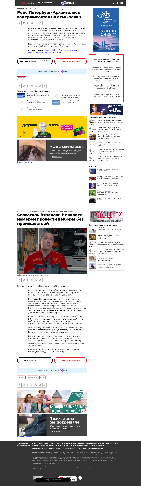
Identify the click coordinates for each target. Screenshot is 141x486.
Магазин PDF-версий (69, 443)
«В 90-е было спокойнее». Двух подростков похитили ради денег (109, 228)
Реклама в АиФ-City (98, 446)
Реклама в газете (47, 446)
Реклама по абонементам (79, 446)
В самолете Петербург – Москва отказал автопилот (72, 101)
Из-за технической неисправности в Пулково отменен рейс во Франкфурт (71, 95)
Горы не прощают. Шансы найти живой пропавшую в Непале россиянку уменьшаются (106, 78)
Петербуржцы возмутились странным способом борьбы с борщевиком (107, 192)
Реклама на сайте (62, 446)
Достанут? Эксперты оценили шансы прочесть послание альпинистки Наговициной (111, 251)
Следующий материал (53, 480)
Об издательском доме (40, 443)
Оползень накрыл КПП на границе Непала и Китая (109, 199)
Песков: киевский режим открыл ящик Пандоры (108, 170)
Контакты (35, 446)
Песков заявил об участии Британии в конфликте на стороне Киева (110, 177)
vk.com (47, 275)
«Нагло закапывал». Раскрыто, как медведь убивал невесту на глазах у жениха (110, 122)
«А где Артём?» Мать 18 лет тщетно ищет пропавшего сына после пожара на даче (110, 158)
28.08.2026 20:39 (22, 211)
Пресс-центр (55, 443)
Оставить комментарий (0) (70, 61)
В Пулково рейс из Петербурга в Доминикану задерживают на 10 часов (38, 95)
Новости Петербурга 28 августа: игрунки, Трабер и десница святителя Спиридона (106, 87)
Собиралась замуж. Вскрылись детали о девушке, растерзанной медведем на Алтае (109, 129)
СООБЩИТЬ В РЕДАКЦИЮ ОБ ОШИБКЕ (91, 448)
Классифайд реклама (39, 448)
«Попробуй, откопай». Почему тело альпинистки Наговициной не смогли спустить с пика (110, 265)
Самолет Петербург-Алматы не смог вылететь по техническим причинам (53, 51)
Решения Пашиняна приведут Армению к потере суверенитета (108, 184)
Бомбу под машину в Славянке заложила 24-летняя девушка (106, 60)
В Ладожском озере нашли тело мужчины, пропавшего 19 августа (106, 96)
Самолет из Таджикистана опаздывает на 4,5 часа (36, 108)
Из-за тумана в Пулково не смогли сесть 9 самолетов (36, 101)
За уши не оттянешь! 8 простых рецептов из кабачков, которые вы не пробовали (111, 236)
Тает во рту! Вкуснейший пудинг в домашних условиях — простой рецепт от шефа (110, 136)
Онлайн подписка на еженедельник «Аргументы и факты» (98, 443)
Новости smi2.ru (24, 162)
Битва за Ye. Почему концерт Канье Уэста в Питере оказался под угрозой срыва (106, 69)
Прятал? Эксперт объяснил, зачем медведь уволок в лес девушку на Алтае (110, 144)
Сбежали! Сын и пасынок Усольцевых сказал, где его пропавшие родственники (111, 151)
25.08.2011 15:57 (22, 9)
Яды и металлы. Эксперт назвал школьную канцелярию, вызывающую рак (109, 258)
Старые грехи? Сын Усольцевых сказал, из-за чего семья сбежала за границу (110, 244)
